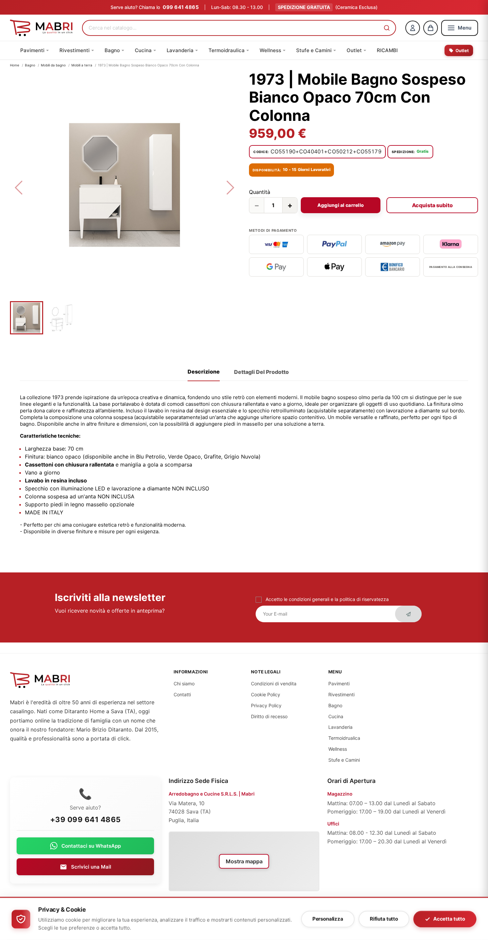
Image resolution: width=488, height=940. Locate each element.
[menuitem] (34, 50)
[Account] (412, 28)
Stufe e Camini (344, 760)
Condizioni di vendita (273, 683)
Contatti (182, 694)
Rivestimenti (341, 694)
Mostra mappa (244, 861)
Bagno (335, 705)
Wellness (337, 749)
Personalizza (327, 919)
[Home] (41, 28)
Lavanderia (340, 727)
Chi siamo (184, 683)
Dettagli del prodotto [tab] (261, 372)
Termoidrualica (344, 738)
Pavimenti (339, 683)
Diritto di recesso (269, 716)
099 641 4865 (181, 7)
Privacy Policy (266, 705)
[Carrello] (430, 28)
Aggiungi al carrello (340, 205)
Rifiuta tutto (384, 919)
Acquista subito (432, 205)
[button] (386, 28)
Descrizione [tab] (204, 371)
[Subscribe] (408, 614)
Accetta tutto (449, 919)
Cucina (335, 716)
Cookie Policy (265, 694)
